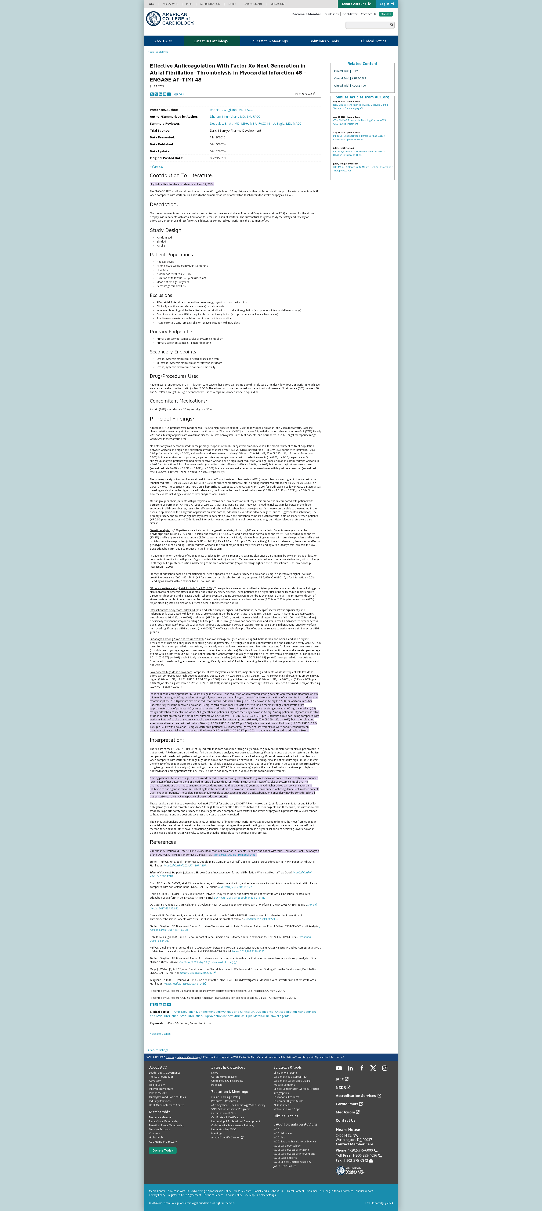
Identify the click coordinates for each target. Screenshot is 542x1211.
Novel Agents (280, 1016)
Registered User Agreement (184, 1195)
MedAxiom (345, 1112)
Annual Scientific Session (225, 1137)
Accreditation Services (356, 1095)
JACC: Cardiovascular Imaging (291, 1150)
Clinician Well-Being (285, 1072)
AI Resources (281, 1105)
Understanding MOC (223, 1129)
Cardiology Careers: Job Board (292, 1081)
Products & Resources (224, 1101)
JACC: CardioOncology (287, 1146)
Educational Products (286, 1097)
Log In (385, 4)
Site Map (250, 1195)
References (156, 166)
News (214, 1072)
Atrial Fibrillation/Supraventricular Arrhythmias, (213, 1016)
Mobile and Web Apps (287, 1109)
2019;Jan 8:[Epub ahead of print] (239, 897)
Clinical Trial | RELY (346, 71)
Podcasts (216, 1085)
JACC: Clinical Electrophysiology (292, 1162)
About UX (277, 1191)
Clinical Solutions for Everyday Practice (296, 1089)
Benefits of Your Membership (166, 1125)
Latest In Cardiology (228, 1067)
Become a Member (160, 1117)
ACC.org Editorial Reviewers (336, 1191)
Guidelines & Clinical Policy (227, 1081)
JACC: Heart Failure (285, 1166)
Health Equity (157, 1085)
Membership (159, 1112)
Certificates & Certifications (227, 1117)
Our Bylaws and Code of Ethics (167, 1097)
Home (170, 1057)
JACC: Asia (280, 1137)
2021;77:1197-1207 (185, 865)
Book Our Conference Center (166, 1105)
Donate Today (163, 1150)
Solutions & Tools (288, 1067)
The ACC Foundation (161, 1077)
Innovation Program (161, 1089)
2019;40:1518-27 (235, 887)
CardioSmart (347, 1103)
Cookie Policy (234, 1195)
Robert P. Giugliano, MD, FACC (231, 110)
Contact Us (345, 1120)
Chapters (154, 1133)
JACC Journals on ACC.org (295, 1124)
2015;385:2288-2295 (248, 951)
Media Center (157, 1191)
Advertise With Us (178, 1191)
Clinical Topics (286, 1116)
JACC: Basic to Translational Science (295, 1141)
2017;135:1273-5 (260, 919)
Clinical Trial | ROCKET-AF (350, 85)
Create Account (354, 4)
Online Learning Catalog (225, 1097)
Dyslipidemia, (265, 1012)
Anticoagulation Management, (195, 1012)
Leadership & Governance (164, 1072)
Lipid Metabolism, (258, 1016)
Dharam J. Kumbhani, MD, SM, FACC (235, 116)
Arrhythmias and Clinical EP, (236, 1012)
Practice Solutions (284, 1085)
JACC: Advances (283, 1133)
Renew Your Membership (164, 1121)
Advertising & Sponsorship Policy (211, 1191)
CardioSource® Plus (223, 1113)
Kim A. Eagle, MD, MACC (284, 123)
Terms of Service (213, 1195)
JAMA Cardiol (220, 855)
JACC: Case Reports (285, 1158)
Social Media (261, 1191)
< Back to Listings (157, 52)
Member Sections (159, 1129)
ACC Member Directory (163, 1141)
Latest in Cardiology (188, 1057)
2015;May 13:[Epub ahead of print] (206, 962)
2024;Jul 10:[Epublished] (241, 855)
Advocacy (155, 1081)
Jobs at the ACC (158, 1093)
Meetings (216, 1133)
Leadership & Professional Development (235, 1121)
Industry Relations (159, 1101)
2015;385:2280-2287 (196, 973)
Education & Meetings (229, 1092)
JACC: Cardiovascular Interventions (294, 1154)
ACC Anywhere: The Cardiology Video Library (238, 1105)
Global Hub (156, 1137)
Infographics (281, 1093)
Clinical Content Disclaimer (301, 1191)
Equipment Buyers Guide (288, 1101)
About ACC (158, 1067)
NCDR (341, 1087)
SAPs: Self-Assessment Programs (230, 1109)
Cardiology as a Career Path (290, 1077)
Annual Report (364, 1191)
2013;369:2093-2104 (183, 983)
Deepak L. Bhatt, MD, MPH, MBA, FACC (238, 123)
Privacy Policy (157, 1195)
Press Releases (242, 1191)
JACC (276, 1129)
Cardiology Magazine (224, 1077)
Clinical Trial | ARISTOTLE (350, 78)
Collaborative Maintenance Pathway (232, 1125)
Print (181, 94)
